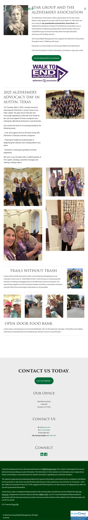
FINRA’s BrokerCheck (49, 469)
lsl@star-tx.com (45, 427)
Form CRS (15, 504)
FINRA (41, 494)
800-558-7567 (51, 435)
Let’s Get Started (44, 381)
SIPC (46, 494)
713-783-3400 (45, 430)
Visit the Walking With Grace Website (46, 58)
